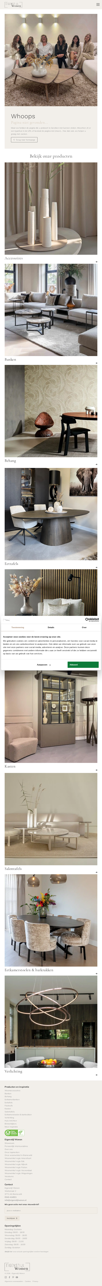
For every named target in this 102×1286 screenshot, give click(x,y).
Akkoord (74, 665)
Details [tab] (51, 627)
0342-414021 (10, 1197)
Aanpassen (42, 665)
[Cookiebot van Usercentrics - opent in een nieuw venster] (87, 620)
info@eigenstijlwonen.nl (15, 1200)
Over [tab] (84, 627)
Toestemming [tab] (17, 627)
